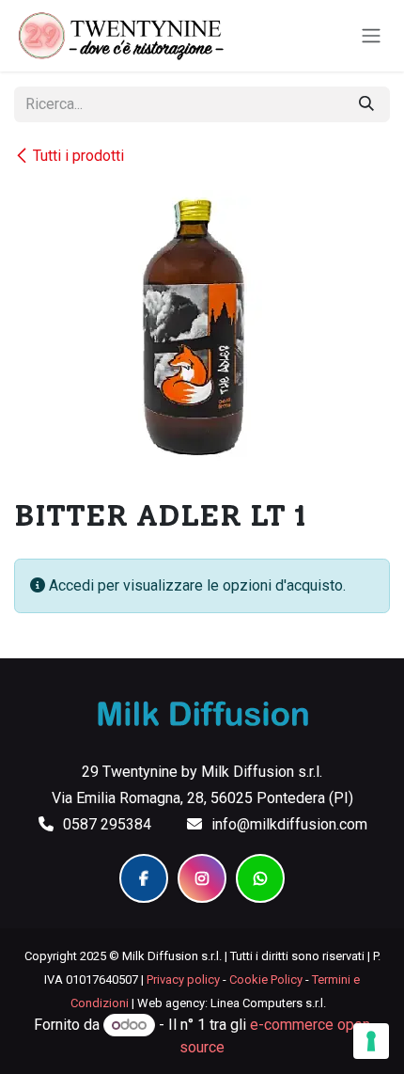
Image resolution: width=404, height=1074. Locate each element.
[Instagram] (202, 878)
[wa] (260, 878)
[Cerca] (366, 104)
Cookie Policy (266, 979)
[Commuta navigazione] (371, 36)
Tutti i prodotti (78, 156)
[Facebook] (143, 878)
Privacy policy (183, 979)
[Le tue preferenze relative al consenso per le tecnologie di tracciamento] (371, 1041)
